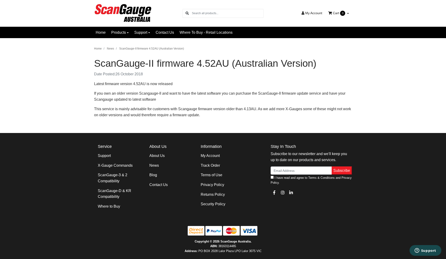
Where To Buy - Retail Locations (206, 32)
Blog (153, 175)
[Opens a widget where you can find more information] (425, 251)
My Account (210, 156)
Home (101, 32)
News (154, 165)
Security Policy (213, 204)
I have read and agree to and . (311, 180)
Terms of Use (211, 175)
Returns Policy (213, 194)
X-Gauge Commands (115, 165)
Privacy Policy (212, 185)
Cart (338, 13)
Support (140, 32)
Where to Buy (109, 206)
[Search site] (187, 13)
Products (118, 32)
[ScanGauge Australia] (123, 13)
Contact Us (165, 32)
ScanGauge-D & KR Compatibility (114, 194)
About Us (157, 156)
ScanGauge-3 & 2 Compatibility (112, 178)
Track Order (210, 165)
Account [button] (313, 13)
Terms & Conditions (321, 177)
